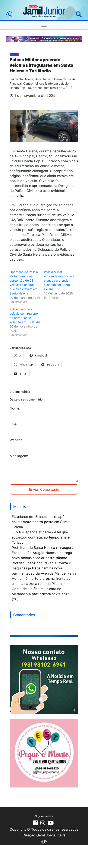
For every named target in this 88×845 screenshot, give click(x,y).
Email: (14, 424)
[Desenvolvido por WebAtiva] (44, 841)
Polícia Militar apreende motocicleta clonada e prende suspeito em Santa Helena (59, 280)
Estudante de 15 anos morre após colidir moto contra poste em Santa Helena (40, 521)
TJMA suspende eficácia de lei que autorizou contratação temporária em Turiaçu (42, 537)
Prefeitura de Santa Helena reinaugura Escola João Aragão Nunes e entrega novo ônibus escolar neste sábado (42, 552)
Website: (16, 440)
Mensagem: (19, 456)
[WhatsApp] (9, 14)
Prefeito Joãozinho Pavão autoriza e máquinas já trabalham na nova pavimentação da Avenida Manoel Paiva (44, 568)
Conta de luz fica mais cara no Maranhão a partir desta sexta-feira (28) (40, 594)
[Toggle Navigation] (44, 25)
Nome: (15, 408)
